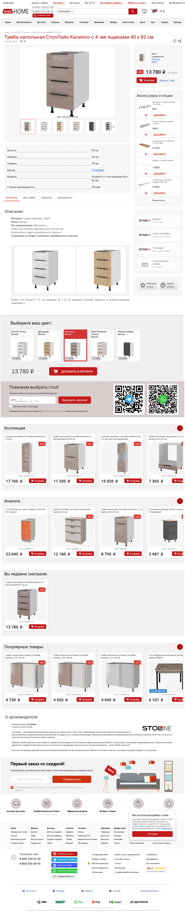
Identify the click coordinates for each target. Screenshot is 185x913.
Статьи (118, 863)
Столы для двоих (136, 843)
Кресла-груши (37, 839)
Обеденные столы (19, 832)
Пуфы (33, 836)
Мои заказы (158, 3)
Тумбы (69, 839)
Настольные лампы (161, 843)
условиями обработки (55, 411)
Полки (117, 843)
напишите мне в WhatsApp (25, 406)
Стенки (81, 832)
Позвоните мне (44, 15)
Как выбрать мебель (110, 3)
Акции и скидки (40, 3)
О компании (151, 855)
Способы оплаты (122, 859)
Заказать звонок (74, 400)
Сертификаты (152, 859)
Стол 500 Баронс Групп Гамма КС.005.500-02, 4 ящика (25, 510)
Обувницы (105, 832)
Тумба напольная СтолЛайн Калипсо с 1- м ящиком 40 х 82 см (121, 510)
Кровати (69, 832)
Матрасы (70, 836)
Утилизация (97, 872)
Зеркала (104, 843)
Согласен (153, 834)
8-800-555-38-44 (43, 11)
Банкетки (105, 836)
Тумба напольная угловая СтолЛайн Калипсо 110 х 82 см (118, 656)
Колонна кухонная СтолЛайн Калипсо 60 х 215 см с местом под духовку (121, 437)
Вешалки (105, 839)
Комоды (69, 843)
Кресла (34, 832)
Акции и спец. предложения (127, 855)
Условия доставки (100, 855)
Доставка (75, 3)
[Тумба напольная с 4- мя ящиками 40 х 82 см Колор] (44, 127)
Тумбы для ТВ (84, 836)
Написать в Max (65, 865)
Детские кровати (54, 832)
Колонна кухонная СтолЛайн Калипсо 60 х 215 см (25, 437)
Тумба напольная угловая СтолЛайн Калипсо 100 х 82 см (22, 656)
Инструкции (120, 868)
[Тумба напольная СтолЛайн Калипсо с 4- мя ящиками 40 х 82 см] (28, 127)
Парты (49, 843)
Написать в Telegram (67, 859)
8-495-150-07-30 (43, 7)
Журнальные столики (87, 839)
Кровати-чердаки (54, 839)
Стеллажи (118, 839)
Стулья (14, 836)
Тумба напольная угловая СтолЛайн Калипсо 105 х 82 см (70, 656)
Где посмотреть (153, 863)
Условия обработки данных (127, 872)
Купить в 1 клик (167, 80)
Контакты (58, 3)
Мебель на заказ (136, 3)
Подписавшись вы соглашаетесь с (49, 788)
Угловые (117, 836)
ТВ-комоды (83, 843)
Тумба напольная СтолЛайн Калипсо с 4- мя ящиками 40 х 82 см (24, 583)
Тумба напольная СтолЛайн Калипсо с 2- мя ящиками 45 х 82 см (72, 437)
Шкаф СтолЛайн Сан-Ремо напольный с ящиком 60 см (72, 510)
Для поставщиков (100, 868)
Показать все (158, 200)
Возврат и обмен (99, 859)
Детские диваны (54, 836)
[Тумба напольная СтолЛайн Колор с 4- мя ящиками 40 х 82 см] (108, 127)
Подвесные (36, 843)
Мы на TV (90, 3)
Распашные (119, 832)
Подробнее (167, 828)
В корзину (149, 80)
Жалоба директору (100, 863)
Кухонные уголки (18, 839)
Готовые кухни (17, 843)
